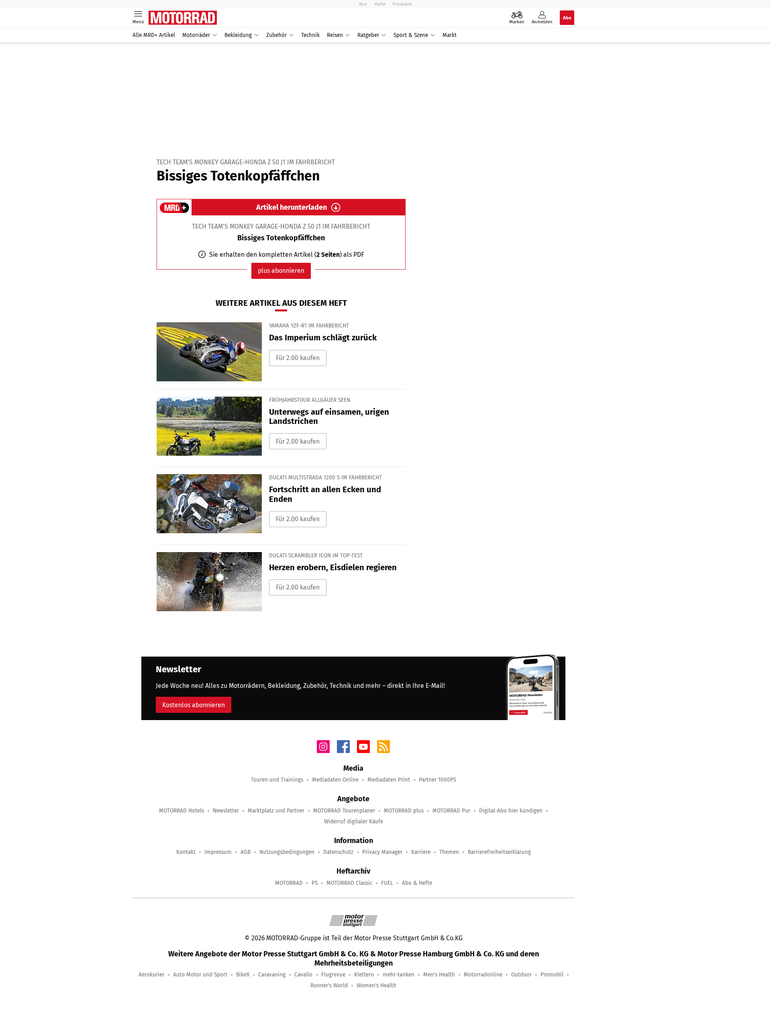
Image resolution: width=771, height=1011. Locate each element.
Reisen (335, 35)
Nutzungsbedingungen (286, 852)
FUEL (387, 883)
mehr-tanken (398, 974)
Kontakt (186, 852)
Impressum (218, 852)
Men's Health (439, 974)
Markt (450, 35)
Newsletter (226, 810)
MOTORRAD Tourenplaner (344, 810)
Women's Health (376, 985)
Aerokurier (151, 974)
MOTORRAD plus (404, 810)
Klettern (364, 974)
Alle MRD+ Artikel (154, 35)
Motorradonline (483, 974)
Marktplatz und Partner (276, 810)
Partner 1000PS (437, 779)
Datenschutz (338, 852)
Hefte (380, 4)
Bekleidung (238, 35)
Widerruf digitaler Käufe (353, 821)
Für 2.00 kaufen (298, 358)
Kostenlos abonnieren (193, 705)
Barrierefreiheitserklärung (499, 852)
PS (315, 883)
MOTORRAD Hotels (181, 810)
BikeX (242, 974)
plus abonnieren (281, 270)
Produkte (402, 4)
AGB (246, 852)
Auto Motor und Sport (200, 974)
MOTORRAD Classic (349, 883)
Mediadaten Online (335, 779)
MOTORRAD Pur (451, 810)
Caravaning (272, 974)
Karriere (420, 852)
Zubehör (276, 35)
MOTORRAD (289, 883)
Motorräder (196, 35)
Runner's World (329, 985)
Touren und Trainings (277, 779)
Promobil (552, 974)
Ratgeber (368, 35)
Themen (449, 852)
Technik (310, 35)
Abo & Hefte (417, 883)
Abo (363, 4)
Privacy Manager (382, 852)
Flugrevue (333, 974)
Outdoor (521, 974)
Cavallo (303, 974)
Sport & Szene (411, 35)
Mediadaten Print (388, 779)
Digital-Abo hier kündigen (511, 810)
